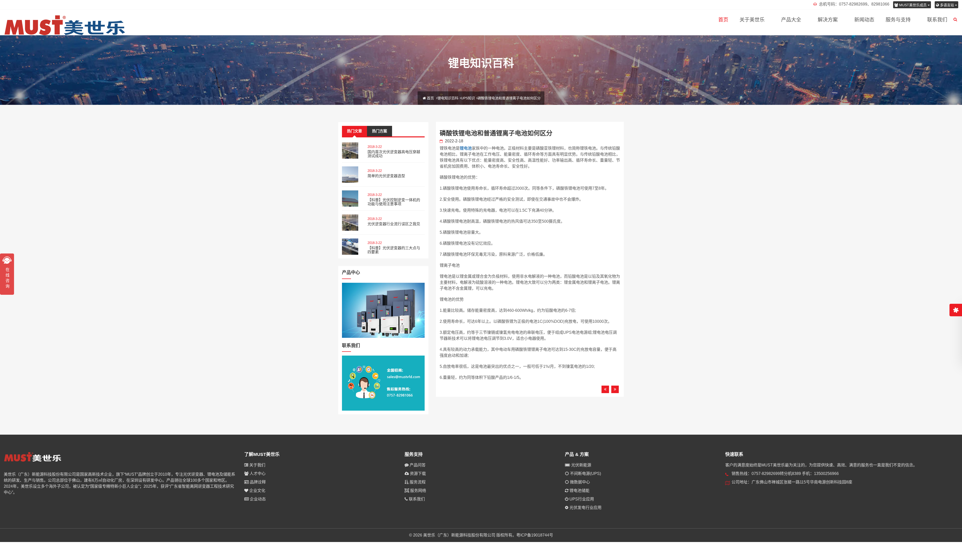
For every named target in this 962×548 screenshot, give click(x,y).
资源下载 (417, 473)
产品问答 (417, 465)
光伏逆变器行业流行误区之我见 (394, 224)
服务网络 (417, 490)
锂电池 (466, 148)
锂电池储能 (578, 490)
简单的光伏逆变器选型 (386, 176)
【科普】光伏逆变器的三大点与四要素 (394, 250)
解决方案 (828, 20)
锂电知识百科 (447, 98)
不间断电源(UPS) (585, 473)
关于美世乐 (752, 20)
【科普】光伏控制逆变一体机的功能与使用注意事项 (394, 202)
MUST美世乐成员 (913, 5)
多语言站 (947, 5)
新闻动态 (864, 20)
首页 (723, 20)
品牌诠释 (257, 482)
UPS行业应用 (581, 499)
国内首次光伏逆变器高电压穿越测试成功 (394, 154)
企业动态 (257, 499)
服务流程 (417, 482)
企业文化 (256, 490)
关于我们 (256, 465)
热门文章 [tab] (354, 131)
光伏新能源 (580, 465)
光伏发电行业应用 (585, 507)
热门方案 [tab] (379, 131)
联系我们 (937, 20)
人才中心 (257, 473)
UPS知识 (468, 98)
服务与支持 (898, 20)
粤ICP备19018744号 (534, 535)
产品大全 (791, 20)
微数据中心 (579, 482)
